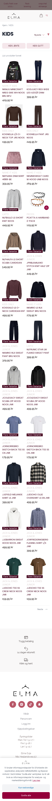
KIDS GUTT (38, 46)
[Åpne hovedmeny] (47, 16)
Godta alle (26, 795)
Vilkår (26, 713)
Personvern (26, 718)
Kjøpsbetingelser (26, 728)
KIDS (11, 25)
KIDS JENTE (13, 46)
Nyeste (37, 35)
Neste (40, 609)
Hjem (4, 25)
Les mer (36, 780)
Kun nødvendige (26, 788)
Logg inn (26, 723)
